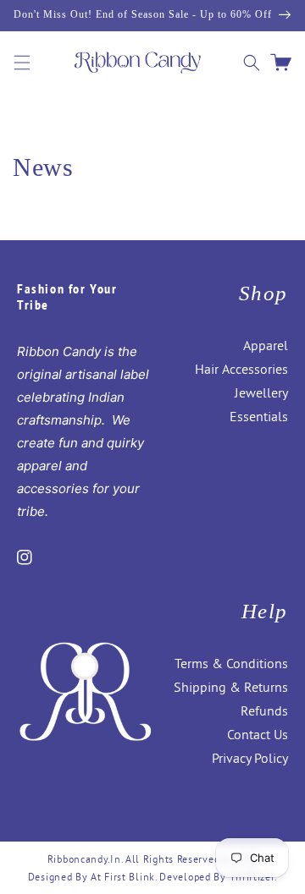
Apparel (265, 345)
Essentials (259, 416)
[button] (22, 62)
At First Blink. (125, 876)
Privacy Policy (250, 757)
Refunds (264, 710)
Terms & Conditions (231, 663)
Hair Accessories (241, 368)
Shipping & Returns (231, 686)
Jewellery (261, 392)
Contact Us (257, 734)
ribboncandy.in (84, 859)
